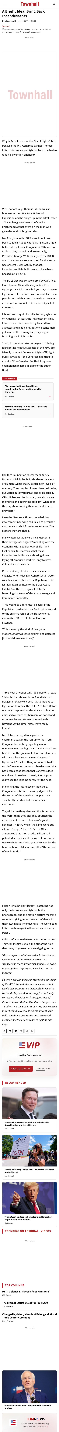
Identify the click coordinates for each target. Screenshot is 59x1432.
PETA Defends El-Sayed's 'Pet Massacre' (26, 1292)
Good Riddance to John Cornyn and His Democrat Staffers (28, 1407)
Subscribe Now (43, 1068)
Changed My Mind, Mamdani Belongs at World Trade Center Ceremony (29, 1316)
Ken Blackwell (9, 21)
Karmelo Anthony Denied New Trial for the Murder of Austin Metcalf (29, 1171)
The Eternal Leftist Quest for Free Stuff (25, 1303)
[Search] (54, 4)
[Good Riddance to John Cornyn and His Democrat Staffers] (29, 1386)
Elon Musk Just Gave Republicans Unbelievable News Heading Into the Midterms (27, 1124)
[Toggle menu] (5, 4)
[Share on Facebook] (16, 1031)
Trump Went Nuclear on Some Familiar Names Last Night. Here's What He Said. (28, 1218)
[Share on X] (4, 1031)
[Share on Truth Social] (10, 1031)
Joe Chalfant (9, 1128)
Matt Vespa (9, 1223)
